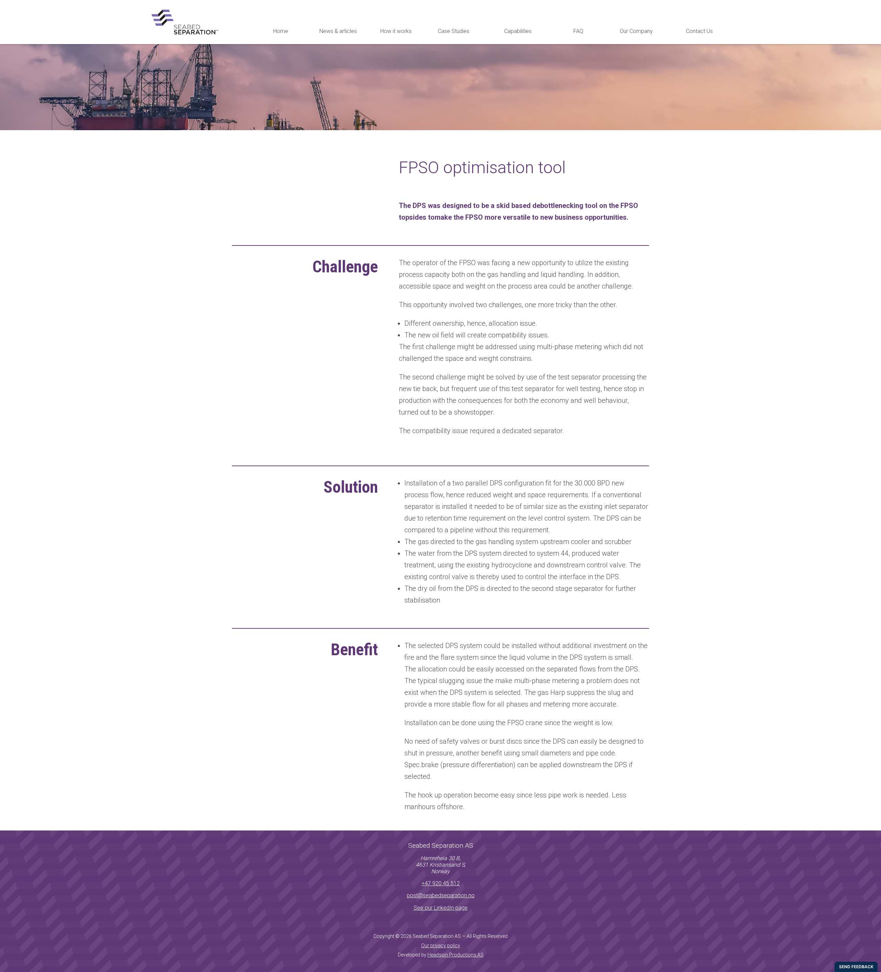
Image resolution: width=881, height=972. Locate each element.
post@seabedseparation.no (441, 895)
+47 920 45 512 (441, 883)
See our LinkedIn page (441, 908)
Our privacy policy (440, 945)
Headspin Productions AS (455, 955)
